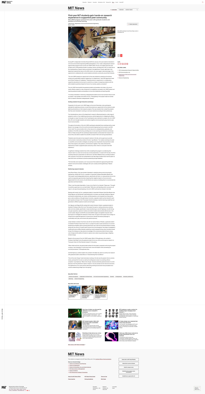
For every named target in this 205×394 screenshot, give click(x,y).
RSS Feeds (103, 379)
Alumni (116, 2)
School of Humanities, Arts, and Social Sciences (80, 367)
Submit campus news (129, 367)
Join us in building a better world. (197, 388)
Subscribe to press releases (128, 363)
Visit (10, 389)
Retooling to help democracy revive (91, 333)
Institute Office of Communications (103, 359)
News (113, 2)
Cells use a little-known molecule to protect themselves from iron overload (128, 334)
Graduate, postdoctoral (128, 276)
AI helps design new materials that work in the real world (128, 322)
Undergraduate (118, 276)
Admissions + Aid (101, 2)
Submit (137, 9)
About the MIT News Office (74, 376)
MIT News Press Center (90, 376)
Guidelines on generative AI (128, 376)
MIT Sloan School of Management (77, 368)
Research (90, 2)
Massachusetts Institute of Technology (16, 386)
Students (112, 276)
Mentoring (71, 278)
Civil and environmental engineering (101, 276)
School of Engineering (124, 77)
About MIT (121, 2)
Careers (20, 389)
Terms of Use (104, 376)
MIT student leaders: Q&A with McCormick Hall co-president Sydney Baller (90, 323)
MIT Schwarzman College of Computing (78, 372)
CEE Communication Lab (124, 72)
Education (85, 2)
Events (14, 389)
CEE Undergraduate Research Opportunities (129, 70)
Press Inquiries (71, 379)
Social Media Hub (21, 390)
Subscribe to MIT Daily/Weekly (129, 359)
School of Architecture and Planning (78, 363)
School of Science (74, 370)
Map (12, 389)
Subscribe (114, 9)
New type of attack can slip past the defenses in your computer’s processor (91, 311)
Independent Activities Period (86, 276)
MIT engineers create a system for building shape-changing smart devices (128, 311)
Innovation (95, 2)
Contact (24, 389)
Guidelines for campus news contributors (128, 372)
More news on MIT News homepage (76, 344)
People (17, 389)
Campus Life (108, 2)
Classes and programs (73, 276)
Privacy (10, 390)
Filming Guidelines (89, 379)
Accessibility (14, 390)
